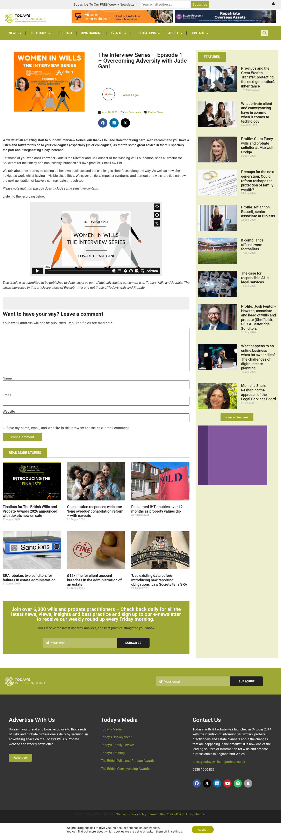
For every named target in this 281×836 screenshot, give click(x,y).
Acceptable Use (195, 814)
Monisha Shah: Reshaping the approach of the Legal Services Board (258, 392)
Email (7, 395)
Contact (198, 33)
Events (116, 33)
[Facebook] (197, 783)
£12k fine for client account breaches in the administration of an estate (94, 579)
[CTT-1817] (232, 484)
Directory (38, 33)
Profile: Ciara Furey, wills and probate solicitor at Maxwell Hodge (257, 145)
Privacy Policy (137, 814)
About (173, 33)
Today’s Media (111, 729)
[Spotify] (238, 783)
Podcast (65, 33)
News (13, 33)
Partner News (155, 112)
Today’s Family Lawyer (117, 745)
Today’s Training (113, 753)
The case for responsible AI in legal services (255, 277)
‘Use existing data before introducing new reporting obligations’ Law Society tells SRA (159, 579)
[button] (102, 123)
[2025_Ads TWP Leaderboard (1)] (122, 22)
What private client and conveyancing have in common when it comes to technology (256, 112)
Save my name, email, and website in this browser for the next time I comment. (68, 427)
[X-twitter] (207, 783)
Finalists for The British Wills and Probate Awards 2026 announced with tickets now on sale (30, 511)
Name (7, 378)
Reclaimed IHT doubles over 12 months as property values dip (157, 509)
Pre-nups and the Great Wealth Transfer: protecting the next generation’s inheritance (258, 77)
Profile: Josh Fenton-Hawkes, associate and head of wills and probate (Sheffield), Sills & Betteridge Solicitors (258, 317)
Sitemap (121, 814)
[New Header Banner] (225, 22)
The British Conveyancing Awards (125, 769)
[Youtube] (227, 783)
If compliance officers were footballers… (252, 244)
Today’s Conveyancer (116, 737)
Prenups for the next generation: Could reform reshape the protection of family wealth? (257, 181)
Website (9, 411)
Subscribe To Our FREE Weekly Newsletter (105, 4)
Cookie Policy (175, 814)
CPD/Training (91, 33)
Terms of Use (156, 814)
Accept (203, 829)
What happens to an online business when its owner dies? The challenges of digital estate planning (258, 357)
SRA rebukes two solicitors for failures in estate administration (29, 577)
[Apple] (248, 783)
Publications (145, 33)
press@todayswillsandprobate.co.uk (219, 762)
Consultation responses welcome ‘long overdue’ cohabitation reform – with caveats (95, 511)
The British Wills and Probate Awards (127, 761)
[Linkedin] (217, 783)
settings (176, 831)
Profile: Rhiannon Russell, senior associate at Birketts (258, 211)
